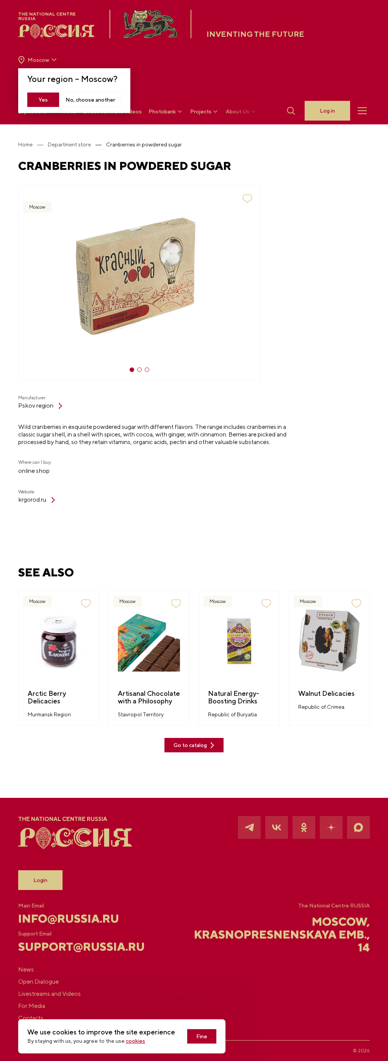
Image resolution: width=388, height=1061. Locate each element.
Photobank (162, 111)
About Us (237, 111)
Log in (327, 111)
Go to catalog (190, 745)
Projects (200, 111)
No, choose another (90, 100)
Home (25, 144)
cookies (135, 1041)
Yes (43, 100)
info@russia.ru (68, 918)
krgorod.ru (32, 499)
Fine (201, 1036)
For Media (31, 1005)
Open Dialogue (38, 981)
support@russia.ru (76, 946)
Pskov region (35, 405)
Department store (69, 144)
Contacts (30, 1018)
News (26, 969)
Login (40, 880)
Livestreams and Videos (49, 993)
